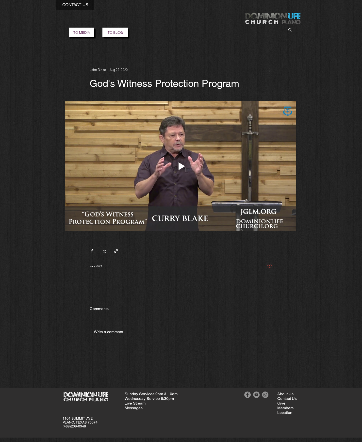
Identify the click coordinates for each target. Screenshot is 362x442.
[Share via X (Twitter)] (104, 251)
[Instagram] (265, 395)
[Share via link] (116, 251)
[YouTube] (256, 395)
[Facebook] (247, 395)
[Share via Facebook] (92, 251)
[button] (75, 5)
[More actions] (269, 70)
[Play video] (180, 166)
